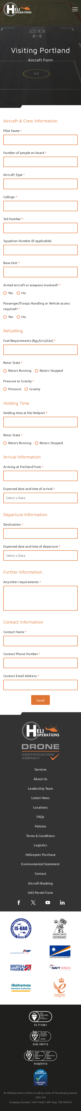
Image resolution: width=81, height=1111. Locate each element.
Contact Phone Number (21, 654)
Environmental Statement (40, 864)
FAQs (40, 817)
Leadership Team (40, 788)
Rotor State (13, 362)
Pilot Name (12, 131)
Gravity (34, 389)
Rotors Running (20, 370)
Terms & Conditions (40, 836)
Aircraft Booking (40, 883)
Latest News (40, 798)
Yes (10, 293)
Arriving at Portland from (23, 467)
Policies (40, 826)
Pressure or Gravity (18, 381)
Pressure (14, 389)
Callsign (10, 197)
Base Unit (11, 263)
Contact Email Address (21, 676)
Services (40, 769)
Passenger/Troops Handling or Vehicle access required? (36, 306)
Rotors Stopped (51, 370)
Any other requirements (22, 582)
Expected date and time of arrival (29, 489)
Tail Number (13, 219)
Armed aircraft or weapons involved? (31, 285)
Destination (13, 524)
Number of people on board (25, 153)
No (23, 293)
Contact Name (15, 632)
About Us (40, 779)
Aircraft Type (14, 175)
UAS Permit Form (40, 892)
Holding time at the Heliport (25, 413)
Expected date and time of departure (31, 546)
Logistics (40, 845)
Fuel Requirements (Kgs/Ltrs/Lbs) (29, 340)
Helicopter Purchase (41, 854)
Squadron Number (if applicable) (27, 241)
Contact (40, 873)
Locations (40, 807)
